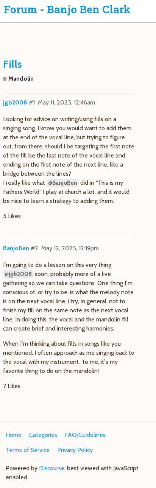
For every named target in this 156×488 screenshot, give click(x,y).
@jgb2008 (18, 274)
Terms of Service (28, 450)
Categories (43, 434)
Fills (12, 64)
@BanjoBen (62, 182)
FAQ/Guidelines (85, 434)
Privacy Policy (75, 450)
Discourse (51, 468)
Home (14, 434)
